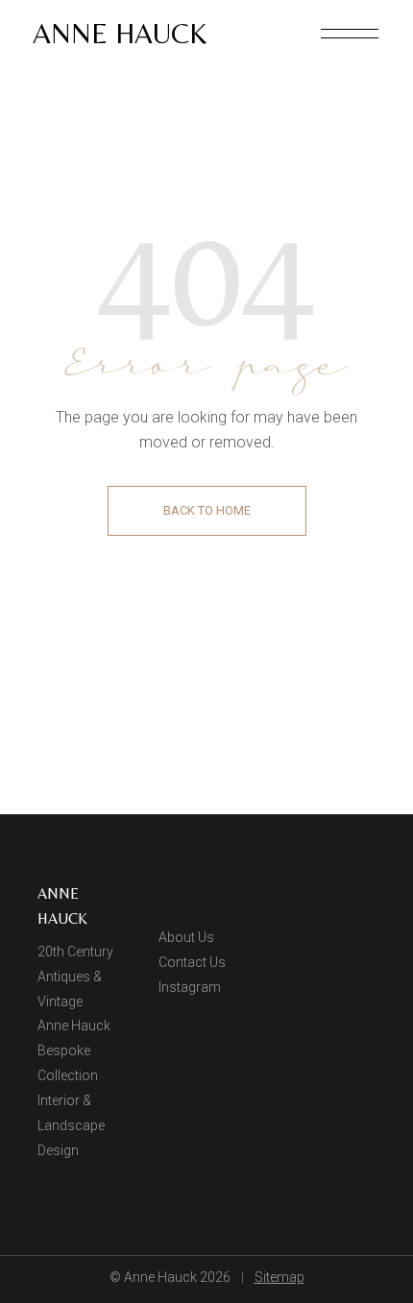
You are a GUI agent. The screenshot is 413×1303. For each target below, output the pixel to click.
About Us (186, 937)
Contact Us (192, 962)
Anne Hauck (119, 33)
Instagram (189, 987)
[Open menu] (349, 33)
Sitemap (279, 1277)
